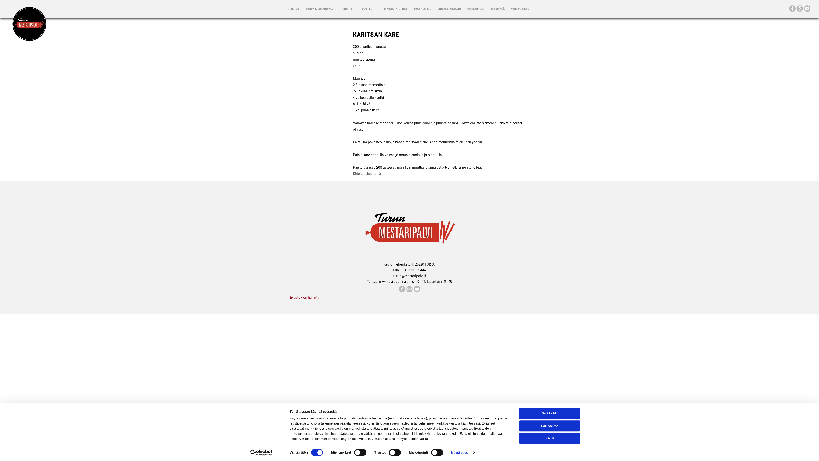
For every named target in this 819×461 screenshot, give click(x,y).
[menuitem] (293, 9)
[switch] (360, 452)
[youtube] (807, 9)
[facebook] (792, 9)
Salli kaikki (550, 413)
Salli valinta (549, 426)
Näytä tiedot (460, 452)
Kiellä (550, 438)
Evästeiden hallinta (304, 298)
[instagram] (800, 9)
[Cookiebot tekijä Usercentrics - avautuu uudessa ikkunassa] (261, 452)
